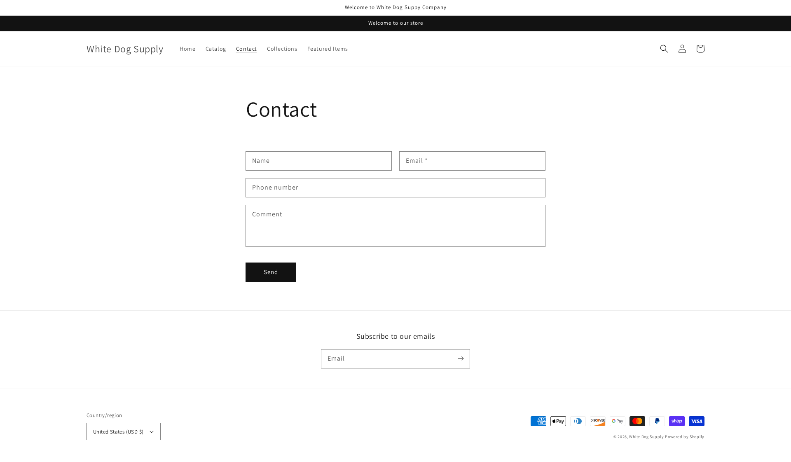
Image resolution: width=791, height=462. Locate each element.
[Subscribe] (461, 358)
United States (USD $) (118, 431)
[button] (664, 49)
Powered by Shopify (684, 436)
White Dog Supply (646, 436)
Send (271, 272)
